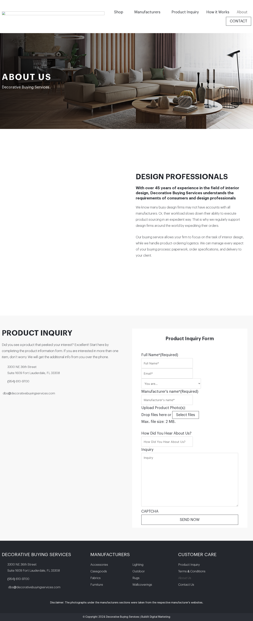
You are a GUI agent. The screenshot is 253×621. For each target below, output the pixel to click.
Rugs (135, 578)
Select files (185, 415)
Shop (118, 12)
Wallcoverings (142, 584)
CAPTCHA (149, 511)
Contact (238, 21)
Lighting (137, 564)
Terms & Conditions (191, 571)
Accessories (99, 564)
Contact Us (186, 584)
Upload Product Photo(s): (163, 408)
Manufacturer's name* (169, 391)
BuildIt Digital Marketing (155, 617)
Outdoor (138, 571)
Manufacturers (147, 12)
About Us (184, 578)
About (242, 12)
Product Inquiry (185, 12)
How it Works (217, 12)
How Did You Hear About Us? (166, 433)
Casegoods (98, 571)
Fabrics (95, 578)
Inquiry (147, 450)
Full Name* (159, 355)
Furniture (96, 584)
